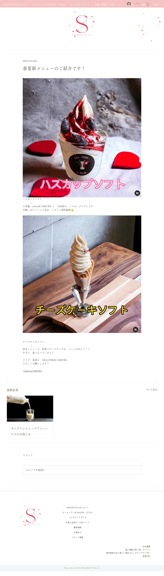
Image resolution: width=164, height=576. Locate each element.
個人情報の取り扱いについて (137, 550)
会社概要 (146, 547)
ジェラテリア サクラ (77, 517)
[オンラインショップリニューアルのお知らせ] (30, 409)
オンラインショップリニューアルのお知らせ (29, 431)
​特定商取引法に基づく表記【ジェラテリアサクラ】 (128, 553)
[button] (148, 4)
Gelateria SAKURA (32, 371)
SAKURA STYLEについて (77, 508)
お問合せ (77, 532)
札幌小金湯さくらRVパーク (77, 522)
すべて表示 (151, 389)
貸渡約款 (146, 556)
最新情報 (77, 527)
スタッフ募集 (77, 537)
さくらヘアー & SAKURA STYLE (77, 513)
